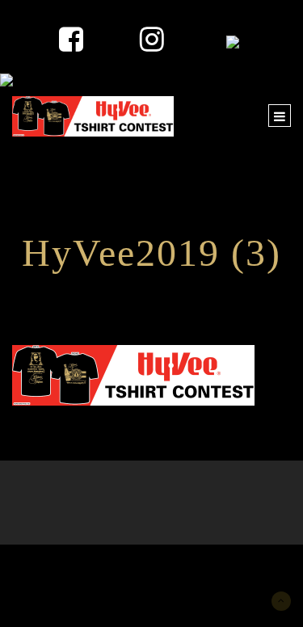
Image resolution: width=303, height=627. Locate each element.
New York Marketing (90, 568)
